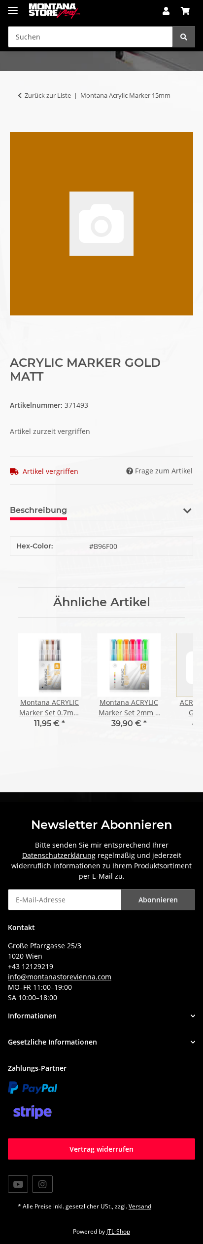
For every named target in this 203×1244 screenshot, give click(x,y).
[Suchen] (183, 36)
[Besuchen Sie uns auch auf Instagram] (42, 1184)
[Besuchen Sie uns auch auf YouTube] (18, 1184)
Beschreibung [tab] (38, 510)
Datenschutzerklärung (59, 855)
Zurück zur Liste (48, 95)
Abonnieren (158, 899)
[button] (166, 11)
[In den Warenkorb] (18, 126)
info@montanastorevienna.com (59, 976)
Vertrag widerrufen (101, 1149)
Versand (140, 1206)
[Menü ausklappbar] (13, 6)
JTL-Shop (118, 1231)
